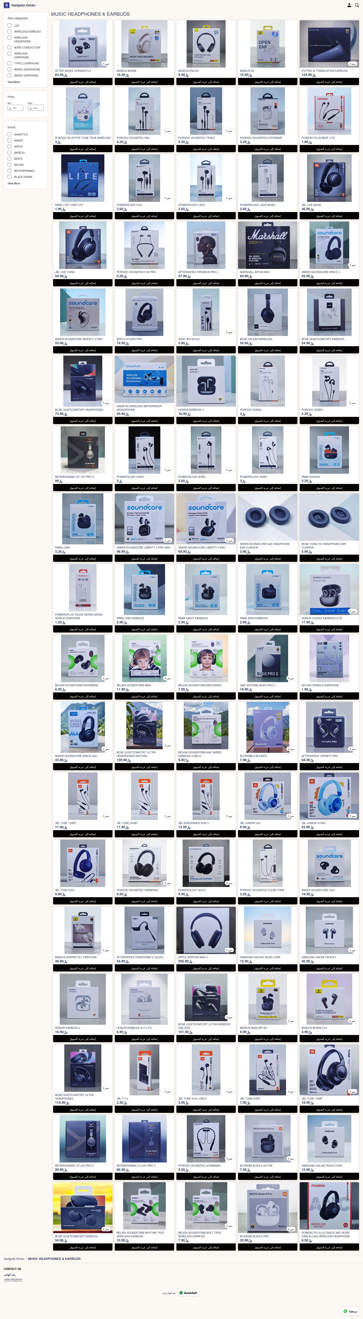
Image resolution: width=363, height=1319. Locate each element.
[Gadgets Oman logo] (6, 5)
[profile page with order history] (349, 5)
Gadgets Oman (23, 5)
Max (30, 103)
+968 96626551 (13, 1279)
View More (14, 81)
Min (9, 103)
